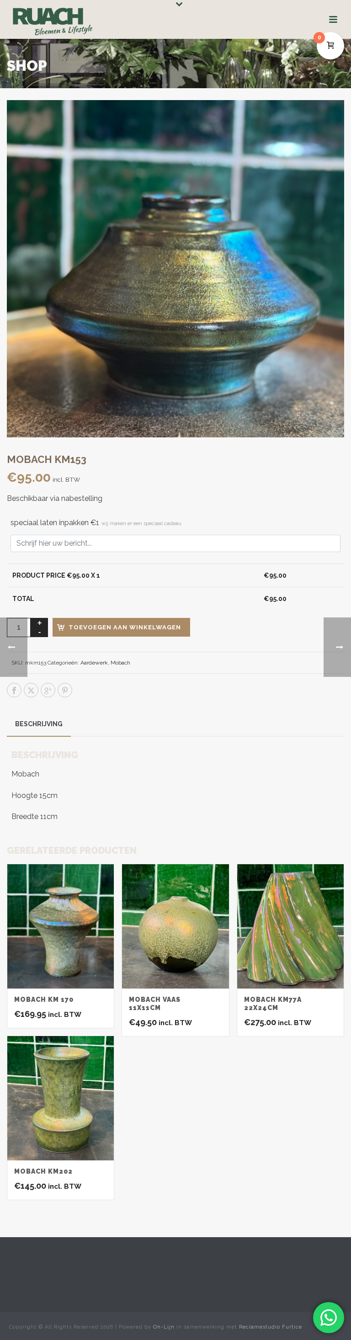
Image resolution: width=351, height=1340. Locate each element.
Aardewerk (94, 662)
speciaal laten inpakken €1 (96, 522)
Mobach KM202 (43, 1171)
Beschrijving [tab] (39, 724)
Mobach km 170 (44, 999)
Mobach (120, 662)
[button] (325, 118)
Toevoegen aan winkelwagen (125, 627)
